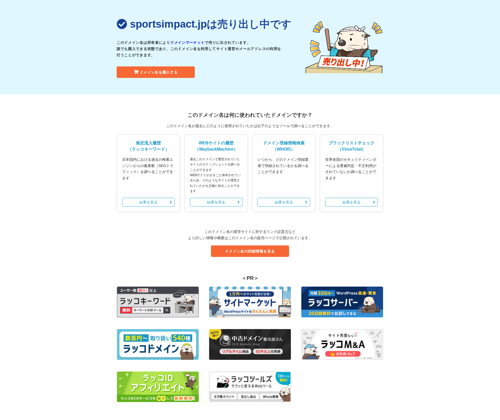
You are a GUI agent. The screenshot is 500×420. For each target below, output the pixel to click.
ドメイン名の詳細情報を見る (250, 251)
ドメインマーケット (187, 42)
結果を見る (148, 202)
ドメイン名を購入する (159, 72)
